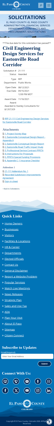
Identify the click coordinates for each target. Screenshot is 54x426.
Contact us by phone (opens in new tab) (16, 382)
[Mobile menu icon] (48, 5)
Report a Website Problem (21, 276)
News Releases (14, 294)
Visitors (9, 235)
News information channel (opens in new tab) (6, 382)
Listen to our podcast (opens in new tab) (38, 382)
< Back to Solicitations (11, 189)
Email (8, 352)
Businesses (11, 229)
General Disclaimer (16, 270)
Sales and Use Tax (16, 306)
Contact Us (11, 264)
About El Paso (13, 323)
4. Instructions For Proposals (19, 153)
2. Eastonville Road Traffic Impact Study (24, 147)
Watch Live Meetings (17, 288)
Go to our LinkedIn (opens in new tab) (49, 392)
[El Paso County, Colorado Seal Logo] (27, 405)
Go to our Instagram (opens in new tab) (39, 392)
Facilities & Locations (17, 241)
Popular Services (15, 282)
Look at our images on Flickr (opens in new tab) (49, 382)
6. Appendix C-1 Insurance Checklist (22, 160)
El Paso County (16, 22)
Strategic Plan (13, 300)
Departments (13, 253)
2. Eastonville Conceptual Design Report (24, 143)
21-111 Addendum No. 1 (16, 171)
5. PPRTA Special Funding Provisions (22, 157)
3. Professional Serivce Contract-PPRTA (24, 150)
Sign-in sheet (11, 181)
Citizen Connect (14, 335)
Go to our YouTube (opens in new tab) (27, 392)
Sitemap (10, 329)
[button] (41, 5)
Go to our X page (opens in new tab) (16, 392)
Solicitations (37, 31)
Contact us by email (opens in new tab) (28, 382)
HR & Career (12, 247)
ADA (7, 312)
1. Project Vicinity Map (15, 133)
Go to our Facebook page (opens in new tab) (6, 392)
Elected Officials (14, 259)
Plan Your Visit (13, 318)
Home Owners (13, 223)
